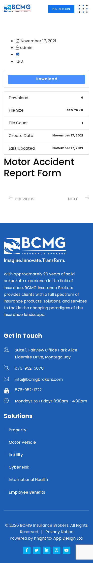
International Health (28, 479)
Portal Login (61, 9)
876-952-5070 (29, 368)
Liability (16, 455)
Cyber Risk (19, 467)
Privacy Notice (59, 532)
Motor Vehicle (22, 442)
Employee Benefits (27, 492)
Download (47, 79)
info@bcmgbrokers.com (39, 379)
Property (17, 430)
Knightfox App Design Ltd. (58, 538)
